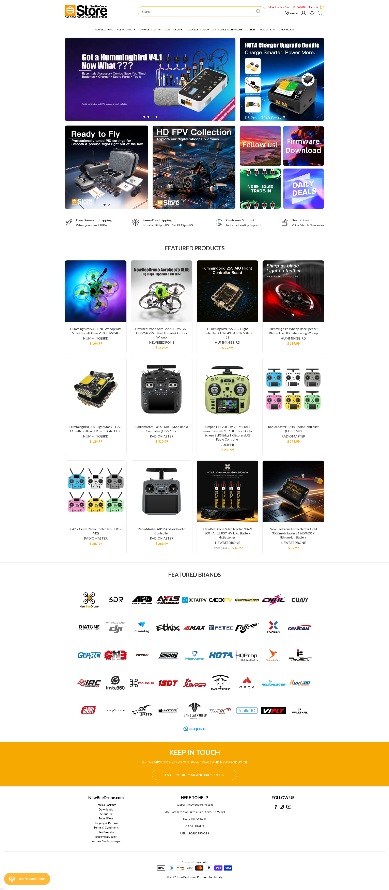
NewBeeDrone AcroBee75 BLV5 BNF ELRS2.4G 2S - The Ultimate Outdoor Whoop (161, 333)
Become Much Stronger (106, 841)
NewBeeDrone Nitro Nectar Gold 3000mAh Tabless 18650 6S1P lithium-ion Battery (293, 533)
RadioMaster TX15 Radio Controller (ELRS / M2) (293, 429)
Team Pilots (105, 818)
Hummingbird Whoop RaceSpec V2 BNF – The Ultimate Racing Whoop (293, 331)
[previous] (77, 79)
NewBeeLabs (106, 832)
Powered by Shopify (209, 877)
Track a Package (106, 804)
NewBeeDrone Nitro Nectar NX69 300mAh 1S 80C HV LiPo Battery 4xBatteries (227, 533)
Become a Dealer (106, 836)
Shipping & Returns (106, 823)
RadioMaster (161, 436)
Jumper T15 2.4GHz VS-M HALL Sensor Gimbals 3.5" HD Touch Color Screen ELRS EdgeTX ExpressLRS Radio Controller (227, 433)
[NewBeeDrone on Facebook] (276, 806)
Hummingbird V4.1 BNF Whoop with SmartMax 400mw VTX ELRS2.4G (96, 331)
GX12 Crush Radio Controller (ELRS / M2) (95, 531)
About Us (106, 814)
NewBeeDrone (161, 342)
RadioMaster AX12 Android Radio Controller (161, 531)
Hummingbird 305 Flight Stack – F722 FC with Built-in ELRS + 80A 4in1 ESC (95, 429)
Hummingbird (95, 338)
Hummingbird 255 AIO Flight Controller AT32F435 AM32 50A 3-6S (227, 333)
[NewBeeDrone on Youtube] (288, 806)
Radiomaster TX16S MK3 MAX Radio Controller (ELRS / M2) (161, 429)
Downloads (106, 809)
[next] (223, 79)
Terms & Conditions (106, 827)
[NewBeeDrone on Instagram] (282, 806)
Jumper (227, 444)
